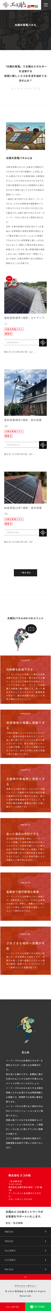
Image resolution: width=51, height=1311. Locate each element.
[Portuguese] (36, 6)
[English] (29, 6)
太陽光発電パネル (14, 329)
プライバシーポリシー (25, 1286)
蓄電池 (8, 334)
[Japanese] (25, 6)
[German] (33, 6)
